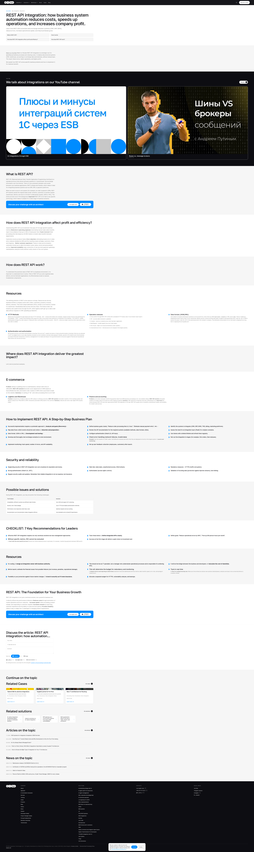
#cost (38, 695)
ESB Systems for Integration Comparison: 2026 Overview (25, 735)
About (40, 2)
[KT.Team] (9, 2)
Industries (18, 2)
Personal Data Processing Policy (87, 846)
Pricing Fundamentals (26, 818)
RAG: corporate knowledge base (86, 795)
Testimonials (24, 822)
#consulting (69, 695)
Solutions (26, 2)
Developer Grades (25, 813)
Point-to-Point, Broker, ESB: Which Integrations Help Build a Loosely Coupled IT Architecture (35, 746)
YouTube (196, 788)
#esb (16, 695)
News (22, 808)
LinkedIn (197, 795)
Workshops (33, 2)
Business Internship (25, 820)
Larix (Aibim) (81, 836)
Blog (49, 2)
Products (23, 802)
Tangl (79, 838)
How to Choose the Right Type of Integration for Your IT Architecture (29, 749)
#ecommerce (12, 695)
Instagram (196, 792)
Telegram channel (198, 790)
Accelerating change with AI (85, 788)
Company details (74, 846)
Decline (141, 847)
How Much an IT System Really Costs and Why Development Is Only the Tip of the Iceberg (35, 739)
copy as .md (8, 847)
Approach (23, 790)
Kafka (79, 806)
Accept (134, 847)
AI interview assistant (83, 797)
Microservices (81, 822)
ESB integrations (82, 815)
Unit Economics (82, 841)
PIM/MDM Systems (83, 813)
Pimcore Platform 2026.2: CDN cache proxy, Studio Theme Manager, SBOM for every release (36, 774)
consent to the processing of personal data (41, 662)
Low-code (80, 820)
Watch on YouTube (11, 53)
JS (79, 811)
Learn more (10, 701)
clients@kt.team (73, 204)
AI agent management (83, 792)
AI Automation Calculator (27, 792)
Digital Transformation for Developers (87, 831)
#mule (55, 695)
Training (23, 797)
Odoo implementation (83, 802)
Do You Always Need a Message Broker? (21, 742)
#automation (22, 10)
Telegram (16, 656)
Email (26, 656)
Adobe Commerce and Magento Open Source (89, 829)
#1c (8, 695)
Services (23, 795)
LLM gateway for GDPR (83, 799)
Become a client (244, 2)
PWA (79, 827)
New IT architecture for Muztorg (77, 691)
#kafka (24, 695)
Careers (22, 811)
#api (12, 10)
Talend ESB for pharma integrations (18, 691)
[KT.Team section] (236, 2)
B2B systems (81, 808)
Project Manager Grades (26, 815)
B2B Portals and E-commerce (85, 825)
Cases (45, 2)
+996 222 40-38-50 (30, 659)
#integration (16, 10)
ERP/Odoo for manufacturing (85, 804)
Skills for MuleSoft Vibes (19, 770)
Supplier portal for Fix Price (45, 691)
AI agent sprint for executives (85, 790)
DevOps (80, 818)
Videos (22, 806)
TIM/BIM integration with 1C (85, 834)
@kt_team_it (9, 659)
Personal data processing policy (119, 849)
